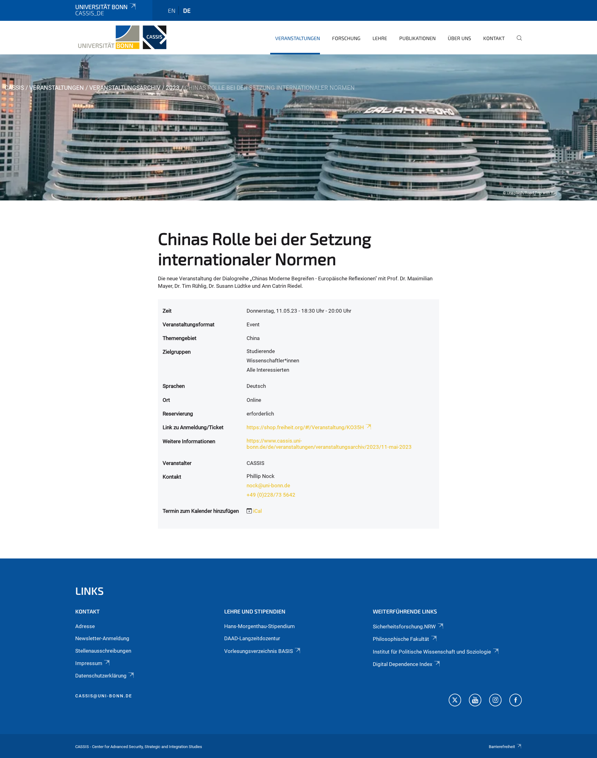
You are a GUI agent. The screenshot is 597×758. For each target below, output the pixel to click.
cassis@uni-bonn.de (103, 695)
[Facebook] (515, 700)
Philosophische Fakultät (401, 639)
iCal (257, 511)
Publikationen (417, 38)
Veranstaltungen (297, 38)
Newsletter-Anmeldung (102, 638)
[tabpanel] (298, 127)
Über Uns (459, 38)
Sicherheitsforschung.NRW (404, 626)
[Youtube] (475, 700)
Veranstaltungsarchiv (124, 87)
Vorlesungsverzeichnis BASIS (258, 651)
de (187, 10)
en (171, 10)
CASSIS (14, 87)
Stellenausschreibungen (103, 651)
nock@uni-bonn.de (268, 485)
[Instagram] (495, 700)
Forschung (346, 38)
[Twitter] (455, 700)
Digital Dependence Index (402, 664)
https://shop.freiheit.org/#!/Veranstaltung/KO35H (305, 427)
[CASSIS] (120, 37)
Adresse (85, 626)
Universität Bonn (101, 6)
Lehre (380, 38)
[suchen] (517, 42)
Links (89, 590)
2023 (172, 87)
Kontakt (494, 38)
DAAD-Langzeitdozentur (252, 638)
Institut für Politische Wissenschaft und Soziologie (432, 652)
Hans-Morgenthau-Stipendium (259, 626)
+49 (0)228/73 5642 (271, 495)
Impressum (88, 663)
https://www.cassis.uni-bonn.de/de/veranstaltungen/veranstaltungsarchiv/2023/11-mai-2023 (329, 444)
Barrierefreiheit (502, 746)
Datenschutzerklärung (101, 676)
